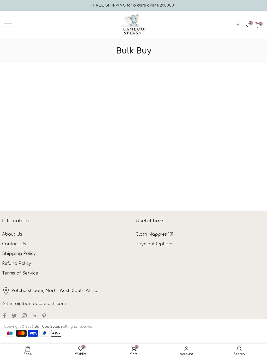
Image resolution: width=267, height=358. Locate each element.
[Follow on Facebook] (4, 316)
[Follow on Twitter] (14, 316)
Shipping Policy (19, 253)
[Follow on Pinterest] (44, 316)
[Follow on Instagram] (24, 316)
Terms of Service (20, 273)
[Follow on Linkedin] (34, 316)
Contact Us (14, 244)
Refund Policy (16, 263)
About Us (12, 234)
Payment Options (154, 244)
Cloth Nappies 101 (154, 234)
